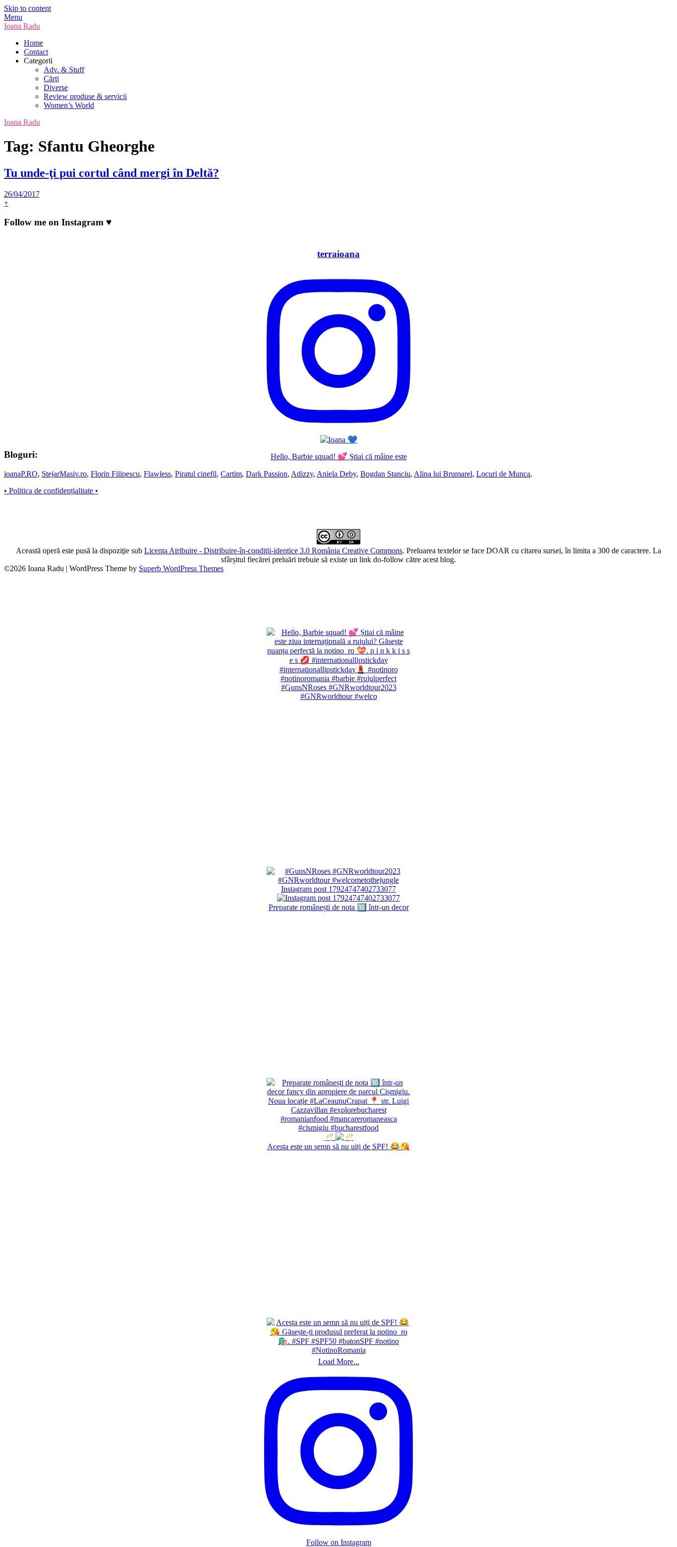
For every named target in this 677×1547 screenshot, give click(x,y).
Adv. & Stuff (64, 69)
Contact (36, 52)
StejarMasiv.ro (64, 474)
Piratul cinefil (196, 474)
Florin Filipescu (115, 474)
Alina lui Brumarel (443, 474)
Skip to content (27, 8)
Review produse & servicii (85, 96)
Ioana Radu (22, 26)
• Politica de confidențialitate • (51, 490)
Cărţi (51, 78)
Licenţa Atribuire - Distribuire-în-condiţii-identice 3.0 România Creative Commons (273, 550)
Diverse (56, 87)
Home (33, 43)
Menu (13, 17)
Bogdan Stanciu (385, 474)
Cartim (231, 474)
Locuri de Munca (503, 474)
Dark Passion (266, 474)
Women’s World (69, 105)
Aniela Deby (336, 474)
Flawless (157, 474)
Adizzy (302, 474)
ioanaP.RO (21, 474)
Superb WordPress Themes (181, 568)
